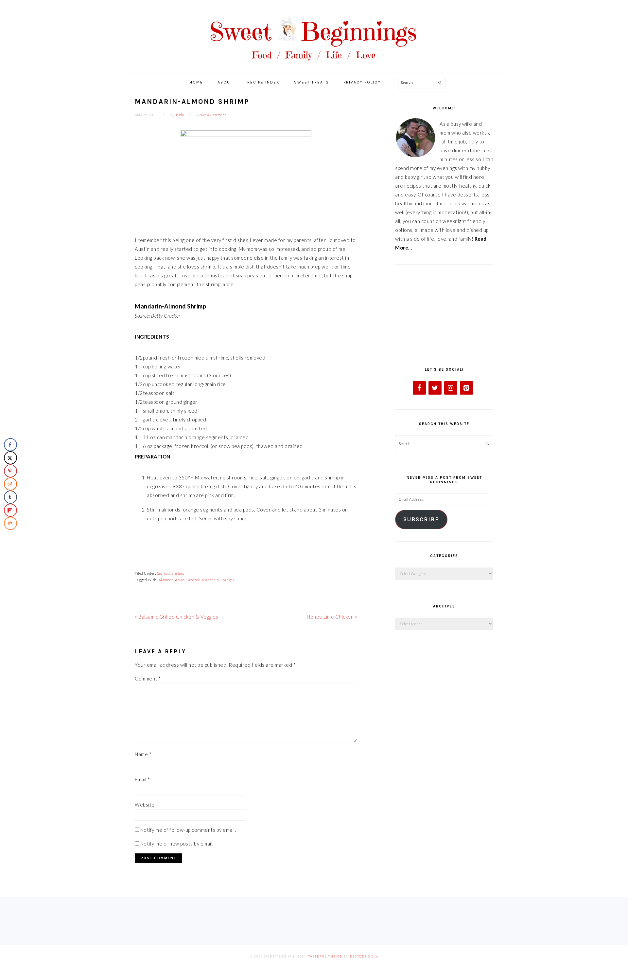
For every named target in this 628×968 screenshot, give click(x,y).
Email (142, 779)
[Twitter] (435, 388)
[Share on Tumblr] (10, 497)
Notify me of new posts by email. (177, 844)
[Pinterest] (466, 388)
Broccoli (193, 580)
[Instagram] (450, 388)
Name (143, 754)
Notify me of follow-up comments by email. (188, 830)
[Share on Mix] (10, 523)
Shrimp (177, 573)
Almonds (166, 580)
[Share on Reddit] (10, 484)
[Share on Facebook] (10, 444)
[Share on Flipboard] (10, 510)
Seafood (163, 573)
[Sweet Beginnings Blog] (314, 65)
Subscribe (421, 519)
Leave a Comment (211, 115)
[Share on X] (10, 457)
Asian (180, 580)
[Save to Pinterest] (10, 470)
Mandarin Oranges (218, 580)
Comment (148, 678)
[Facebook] (419, 388)
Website (145, 805)
